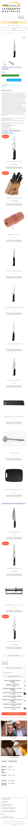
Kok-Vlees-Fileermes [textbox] (13, 672)
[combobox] (14, 672)
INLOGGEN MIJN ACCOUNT (14, 25)
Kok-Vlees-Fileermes (18, 32)
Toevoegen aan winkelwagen (13, 80)
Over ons (14, 737)
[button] (14, 29)
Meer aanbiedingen (14, 713)
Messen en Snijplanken (9, 32)
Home (3, 32)
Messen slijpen (14, 757)
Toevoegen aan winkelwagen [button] (14, 167)
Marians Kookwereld (14, 7)
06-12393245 (11, 783)
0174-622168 (14, 22)
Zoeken (20, 17)
